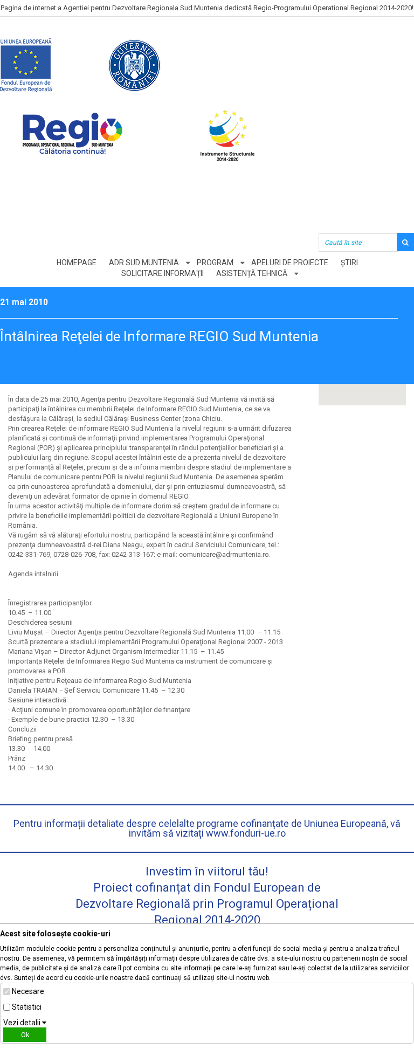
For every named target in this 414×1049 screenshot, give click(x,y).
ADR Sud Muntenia (144, 262)
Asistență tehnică (251, 273)
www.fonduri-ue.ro (246, 833)
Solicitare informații (162, 273)
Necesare (28, 991)
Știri (349, 262)
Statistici (27, 1007)
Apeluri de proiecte (289, 262)
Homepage (76, 262)
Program (215, 262)
